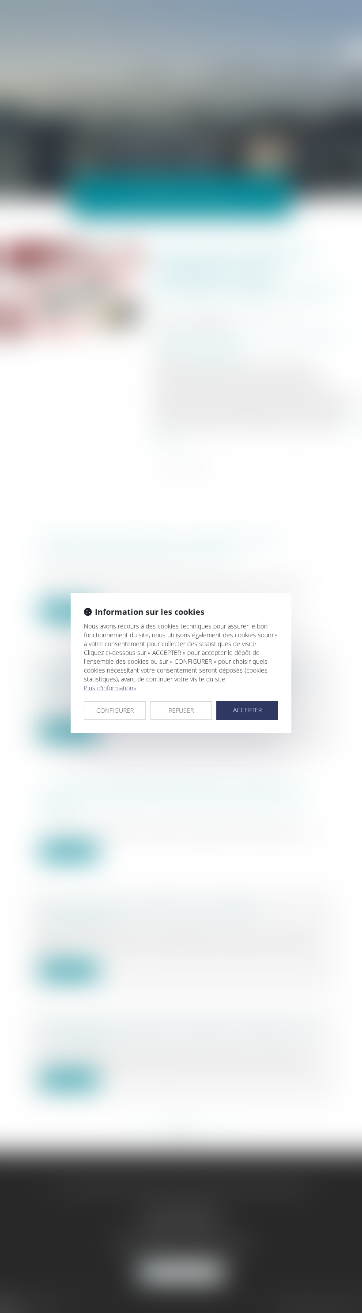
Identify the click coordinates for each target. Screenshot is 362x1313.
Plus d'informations (110, 688)
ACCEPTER (247, 710)
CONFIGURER (115, 710)
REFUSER (181, 710)
